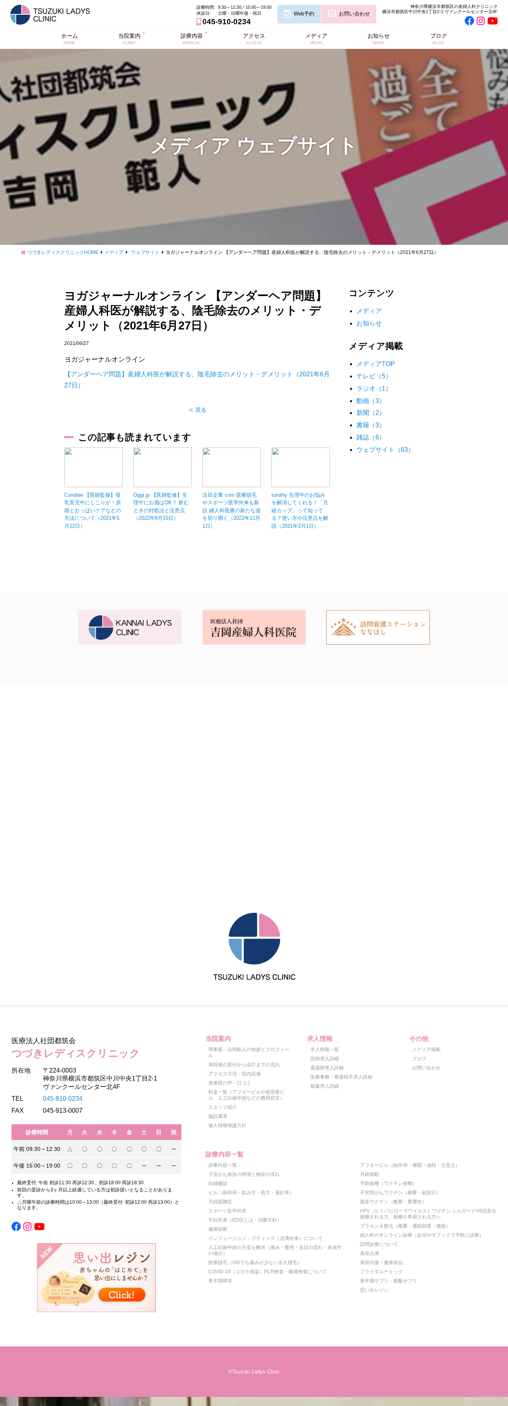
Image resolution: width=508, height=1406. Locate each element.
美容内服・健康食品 (381, 1262)
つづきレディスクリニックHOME (62, 252)
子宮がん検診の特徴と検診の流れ (244, 1174)
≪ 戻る (197, 410)
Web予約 (304, 14)
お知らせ (379, 39)
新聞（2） (370, 412)
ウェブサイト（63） (385, 449)
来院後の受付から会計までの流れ (244, 1064)
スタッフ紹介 (222, 1107)
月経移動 (369, 1174)
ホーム (69, 39)
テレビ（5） (374, 376)
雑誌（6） (370, 437)
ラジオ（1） (374, 388)
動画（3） (370, 400)
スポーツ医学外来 (227, 1210)
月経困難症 (220, 1201)
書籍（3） (370, 425)
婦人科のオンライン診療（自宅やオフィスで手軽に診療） (422, 1235)
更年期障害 (220, 1280)
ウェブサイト (145, 252)
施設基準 (217, 1116)
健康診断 (217, 1229)
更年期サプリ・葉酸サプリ (388, 1280)
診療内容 (192, 39)
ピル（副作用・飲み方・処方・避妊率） (251, 1192)
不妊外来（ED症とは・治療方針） (245, 1220)
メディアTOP (375, 363)
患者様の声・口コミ (229, 1083)
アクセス (254, 39)
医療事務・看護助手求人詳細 (341, 1077)
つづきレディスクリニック (76, 1048)
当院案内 (129, 39)
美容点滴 (369, 1253)
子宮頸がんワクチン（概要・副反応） (400, 1192)
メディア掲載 (426, 1049)
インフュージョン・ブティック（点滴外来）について (265, 1238)
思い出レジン (374, 1290)
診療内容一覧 (222, 1165)
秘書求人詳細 (324, 1086)
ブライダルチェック (381, 1271)
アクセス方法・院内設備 (234, 1073)
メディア (316, 39)
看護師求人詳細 (327, 1067)
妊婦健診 (217, 1183)
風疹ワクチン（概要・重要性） (393, 1201)
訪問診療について (379, 1244)
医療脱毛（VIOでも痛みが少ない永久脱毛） (255, 1262)
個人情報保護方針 (227, 1125)
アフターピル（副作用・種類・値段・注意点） (410, 1165)
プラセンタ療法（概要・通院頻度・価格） (405, 1226)
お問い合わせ (354, 14)
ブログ (438, 39)
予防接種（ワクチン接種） (388, 1183)
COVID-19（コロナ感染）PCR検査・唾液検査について (267, 1271)
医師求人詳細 (324, 1058)
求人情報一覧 (324, 1049)
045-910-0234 (226, 21)
